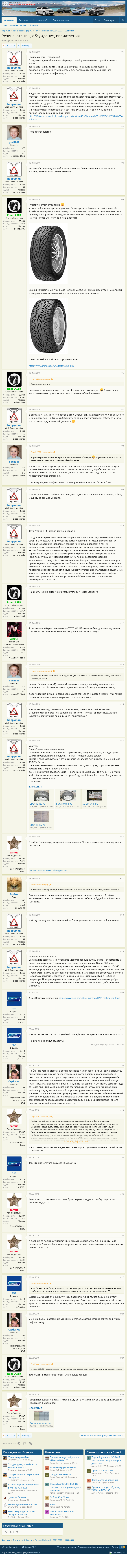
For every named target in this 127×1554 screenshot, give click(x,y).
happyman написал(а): (41, 671)
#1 (122, 52)
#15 (122, 740)
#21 (122, 1029)
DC (23, 153)
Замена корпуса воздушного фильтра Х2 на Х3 (23, 1486)
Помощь (116, 1547)
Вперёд (25, 45)
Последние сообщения (18, 1452)
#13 (122, 664)
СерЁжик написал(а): (41, 1116)
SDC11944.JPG (90, 803)
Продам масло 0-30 (60, 1474)
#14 (122, 704)
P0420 (53, 1504)
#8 (122, 446)
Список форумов (10, 25)
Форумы (9, 20)
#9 (122, 489)
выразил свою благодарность (50, 870)
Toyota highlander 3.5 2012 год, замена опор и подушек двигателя (65, 1487)
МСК (23, 652)
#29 (122, 1358)
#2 (122, 88)
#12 (122, 623)
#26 (122, 1235)
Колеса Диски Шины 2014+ (22, 1504)
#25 (122, 1194)
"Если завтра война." (19, 1457)
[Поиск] (122, 20)
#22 (122, 1065)
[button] (49, 20)
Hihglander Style (12, 1547)
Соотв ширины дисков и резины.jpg (50, 1423)
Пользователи (61, 20)
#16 (122, 836)
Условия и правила (66, 1547)
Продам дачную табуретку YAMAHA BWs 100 (22, 1466)
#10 (122, 525)
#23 (122, 1110)
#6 (122, 373)
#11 (122, 586)
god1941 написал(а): (40, 379)
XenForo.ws (35, 1553)
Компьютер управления (63, 1467)
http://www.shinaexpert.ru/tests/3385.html (52, 365)
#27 (122, 1277)
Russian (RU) (30, 1547)
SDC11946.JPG (64, 803)
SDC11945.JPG (38, 803)
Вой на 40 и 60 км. (60, 1497)
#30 (122, 1394)
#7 (122, 409)
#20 (122, 992)
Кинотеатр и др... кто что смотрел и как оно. (21, 1513)
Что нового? (40, 20)
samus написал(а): (39, 884)
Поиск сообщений (29, 25)
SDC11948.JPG (38, 824)
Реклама (23, 20)
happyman (8, 40)
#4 (122, 163)
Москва (21, 78)
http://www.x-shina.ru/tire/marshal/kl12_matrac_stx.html (89, 997)
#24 (122, 1157)
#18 (122, 915)
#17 (122, 878)
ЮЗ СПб (21, 905)
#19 (122, 951)
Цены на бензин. (17, 1497)
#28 (122, 1313)
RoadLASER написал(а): (42, 452)
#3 (122, 126)
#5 (122, 199)
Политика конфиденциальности (93, 1547)
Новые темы (53, 1452)
